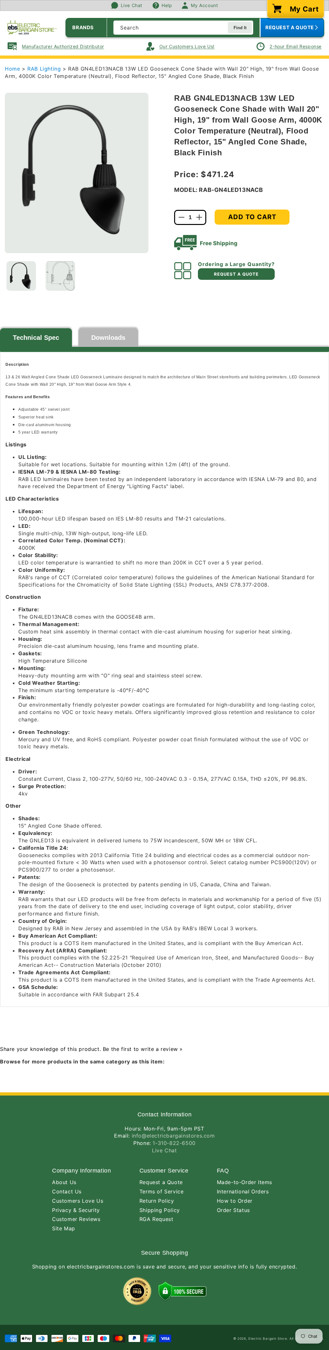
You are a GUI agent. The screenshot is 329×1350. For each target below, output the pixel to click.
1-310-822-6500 (174, 1143)
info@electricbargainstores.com (173, 1135)
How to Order (235, 1201)
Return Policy (156, 1201)
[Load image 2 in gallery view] (60, 276)
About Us (64, 1182)
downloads (108, 337)
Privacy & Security (76, 1210)
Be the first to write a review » (143, 1049)
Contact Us (67, 1191)
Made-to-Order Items (244, 1182)
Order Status (233, 1210)
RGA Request (156, 1219)
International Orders (243, 1191)
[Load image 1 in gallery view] (21, 276)
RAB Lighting (45, 68)
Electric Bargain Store (267, 1338)
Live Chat (164, 1150)
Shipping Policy (159, 1210)
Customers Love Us (77, 1201)
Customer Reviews (76, 1219)
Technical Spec (36, 337)
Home (12, 68)
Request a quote (236, 274)
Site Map (63, 1228)
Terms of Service (161, 1191)
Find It (240, 27)
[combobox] (183, 28)
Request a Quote (161, 1182)
